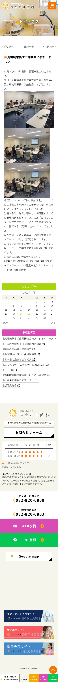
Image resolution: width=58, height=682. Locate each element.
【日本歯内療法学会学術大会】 (19, 359)
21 (29, 313)
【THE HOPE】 (10, 370)
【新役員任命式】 (12, 385)
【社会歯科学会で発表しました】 (20, 380)
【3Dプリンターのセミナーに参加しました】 (27, 364)
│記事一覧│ (29, 46)
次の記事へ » (49, 46)
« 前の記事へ (9, 46)
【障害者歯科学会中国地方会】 (19, 349)
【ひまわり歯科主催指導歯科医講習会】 (24, 344)
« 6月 (5, 322)
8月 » (52, 322)
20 (21, 313)
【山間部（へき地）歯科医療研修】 (21, 354)
